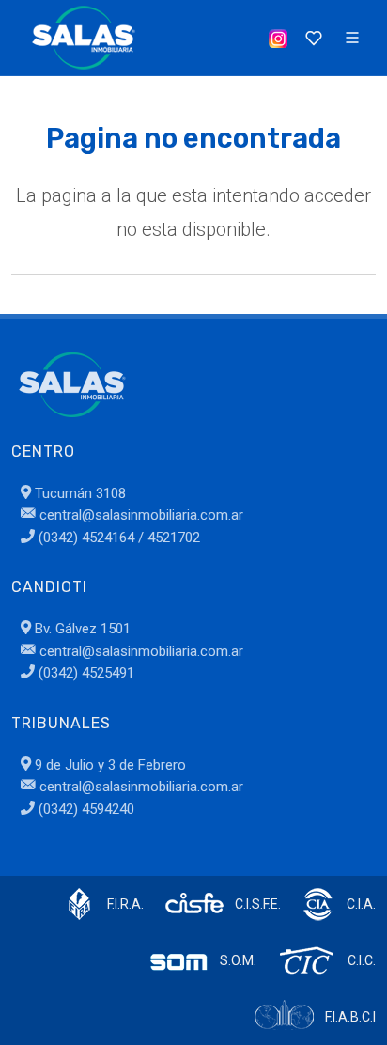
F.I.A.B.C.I (350, 1016)
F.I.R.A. (125, 904)
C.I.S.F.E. (258, 904)
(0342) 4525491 (84, 672)
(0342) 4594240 (84, 809)
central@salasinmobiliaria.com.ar (139, 515)
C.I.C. (362, 960)
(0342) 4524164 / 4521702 (117, 537)
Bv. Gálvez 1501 (81, 628)
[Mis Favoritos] (311, 37)
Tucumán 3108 (78, 493)
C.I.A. (361, 904)
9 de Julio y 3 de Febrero (108, 764)
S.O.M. (238, 960)
